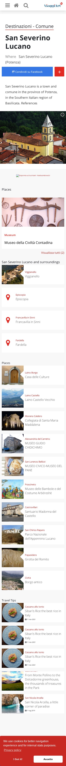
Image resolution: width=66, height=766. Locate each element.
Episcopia (21, 294)
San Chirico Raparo (35, 530)
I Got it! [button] (17, 759)
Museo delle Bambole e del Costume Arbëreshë (43, 491)
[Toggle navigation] (8, 5)
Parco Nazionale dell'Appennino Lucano (40, 536)
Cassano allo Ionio (34, 606)
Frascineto (30, 484)
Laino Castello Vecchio (40, 400)
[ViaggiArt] (17, 5)
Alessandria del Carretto (37, 438)
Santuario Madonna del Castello (40, 513)
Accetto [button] (48, 759)
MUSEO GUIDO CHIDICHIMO (35, 445)
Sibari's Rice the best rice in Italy (43, 613)
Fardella (20, 340)
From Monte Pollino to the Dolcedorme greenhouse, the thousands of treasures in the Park (43, 681)
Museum (10, 235)
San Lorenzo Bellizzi (35, 461)
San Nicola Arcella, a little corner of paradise (41, 704)
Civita (28, 577)
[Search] (26, 5)
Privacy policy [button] (12, 750)
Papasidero (31, 554)
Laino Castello (32, 395)
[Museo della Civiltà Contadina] (33, 212)
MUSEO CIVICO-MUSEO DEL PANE (43, 468)
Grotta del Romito (37, 559)
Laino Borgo (31, 372)
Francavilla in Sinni (25, 317)
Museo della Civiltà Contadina (28, 242)
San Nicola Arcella (34, 697)
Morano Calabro (33, 416)
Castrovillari (31, 507)
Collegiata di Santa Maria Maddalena (41, 422)
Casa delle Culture (37, 377)
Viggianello (30, 272)
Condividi (29, 71)
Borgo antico (33, 582)
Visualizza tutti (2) (52, 253)
